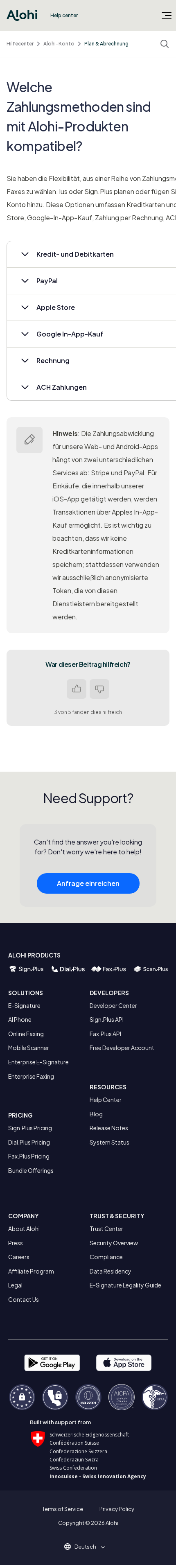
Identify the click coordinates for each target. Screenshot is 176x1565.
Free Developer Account (122, 1047)
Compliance (106, 1256)
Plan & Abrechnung (106, 44)
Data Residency (110, 1271)
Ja (76, 689)
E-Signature (24, 1005)
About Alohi (24, 1228)
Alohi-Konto (58, 44)
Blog (96, 1114)
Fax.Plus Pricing (29, 1156)
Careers (18, 1256)
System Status (109, 1142)
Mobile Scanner (28, 1047)
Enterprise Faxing (31, 1076)
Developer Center (113, 1005)
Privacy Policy (116, 1509)
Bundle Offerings (31, 1170)
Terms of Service (62, 1509)
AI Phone (20, 1019)
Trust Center (106, 1228)
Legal (15, 1285)
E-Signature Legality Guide (125, 1285)
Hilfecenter (20, 44)
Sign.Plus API (107, 1019)
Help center (64, 15)
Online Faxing (26, 1033)
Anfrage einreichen (88, 883)
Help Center (106, 1099)
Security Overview (114, 1243)
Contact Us (23, 1299)
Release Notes (109, 1127)
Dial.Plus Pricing (29, 1142)
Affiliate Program (31, 1271)
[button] (88, 1546)
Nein (99, 689)
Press (15, 1243)
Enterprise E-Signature (38, 1062)
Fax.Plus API (105, 1033)
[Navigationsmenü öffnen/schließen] (166, 15)
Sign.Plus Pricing (30, 1127)
